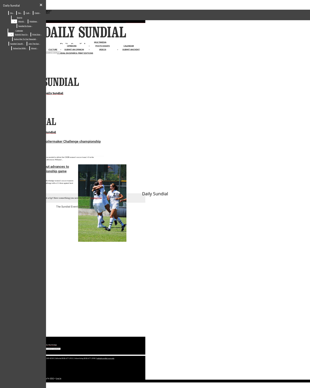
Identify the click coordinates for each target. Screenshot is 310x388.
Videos (102, 49)
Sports (19, 17)
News (20, 13)
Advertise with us (20, 48)
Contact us (96, 197)
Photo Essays (102, 46)
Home (12, 13)
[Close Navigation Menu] (41, 5)
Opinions (72, 46)
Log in (58, 378)
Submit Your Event (22, 34)
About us (35, 48)
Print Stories (37, 34)
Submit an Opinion (74, 49)
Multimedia (100, 42)
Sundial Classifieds (18, 43)
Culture (29, 13)
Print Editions (85, 53)
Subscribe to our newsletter (26, 39)
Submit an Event (131, 49)
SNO (52, 378)
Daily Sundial (11, 5)
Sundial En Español (67, 53)
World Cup (22, 21)
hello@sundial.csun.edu (105, 358)
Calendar (129, 46)
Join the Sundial (35, 43)
